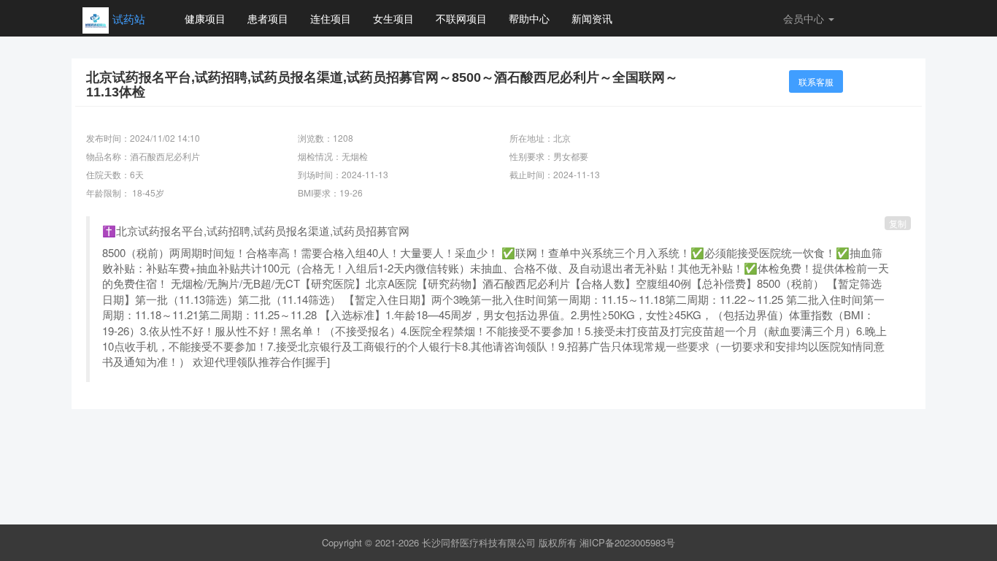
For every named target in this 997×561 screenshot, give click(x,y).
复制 (897, 223)
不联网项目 (461, 18)
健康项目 (205, 18)
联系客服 (816, 81)
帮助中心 (529, 18)
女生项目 (393, 18)
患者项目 (267, 18)
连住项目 (330, 18)
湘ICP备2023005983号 (627, 542)
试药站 (128, 18)
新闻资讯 (591, 18)
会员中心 (805, 18)
